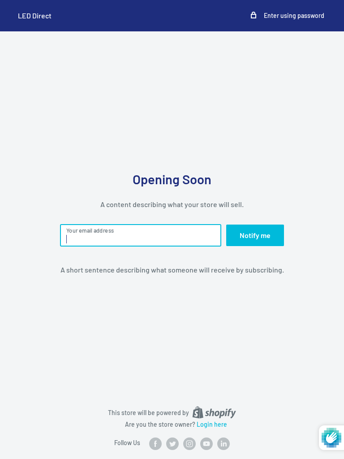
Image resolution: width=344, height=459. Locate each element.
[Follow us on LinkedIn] (223, 443)
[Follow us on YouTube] (206, 443)
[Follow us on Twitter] (172, 443)
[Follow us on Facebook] (155, 443)
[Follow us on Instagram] (189, 443)
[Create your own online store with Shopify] (214, 412)
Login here (212, 424)
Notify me (255, 235)
